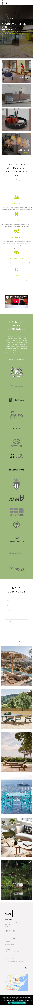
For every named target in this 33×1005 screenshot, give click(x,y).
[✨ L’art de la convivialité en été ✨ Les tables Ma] (16, 709)
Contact (7, 949)
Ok (9, 1002)
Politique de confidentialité (12, 952)
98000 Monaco (9, 927)
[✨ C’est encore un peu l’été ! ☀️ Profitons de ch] (16, 666)
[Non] (31, 1000)
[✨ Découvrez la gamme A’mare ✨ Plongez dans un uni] (16, 795)
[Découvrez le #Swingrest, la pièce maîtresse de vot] (16, 880)
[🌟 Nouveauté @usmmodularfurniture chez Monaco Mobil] (16, 837)
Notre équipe (8, 947)
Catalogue (8, 941)
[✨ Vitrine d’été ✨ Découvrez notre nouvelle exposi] (16, 752)
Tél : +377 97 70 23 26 (11, 922)
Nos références (9, 944)
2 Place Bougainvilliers (11, 925)
